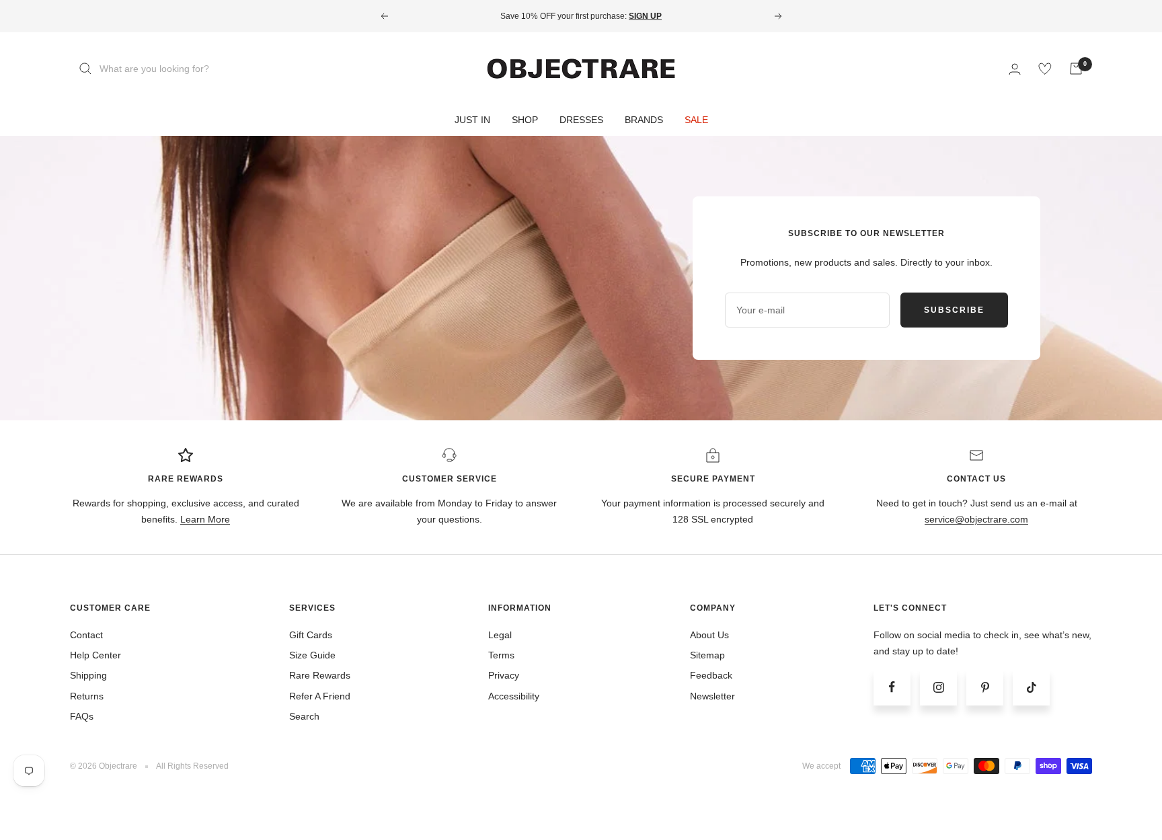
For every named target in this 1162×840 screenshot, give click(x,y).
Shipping (88, 675)
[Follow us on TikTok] (1031, 687)
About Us (709, 634)
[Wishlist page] (1045, 69)
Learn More (205, 519)
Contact (86, 634)
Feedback (711, 675)
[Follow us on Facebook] (892, 687)
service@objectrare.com (976, 519)
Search (304, 716)
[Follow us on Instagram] (938, 687)
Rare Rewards (319, 675)
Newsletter (712, 696)
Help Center (95, 655)
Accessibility (513, 696)
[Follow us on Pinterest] (984, 687)
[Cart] (1076, 69)
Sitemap (707, 655)
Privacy (503, 675)
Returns (87, 696)
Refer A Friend (319, 696)
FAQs (81, 716)
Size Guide (312, 655)
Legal (500, 634)
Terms (501, 655)
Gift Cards (310, 634)
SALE (696, 119)
